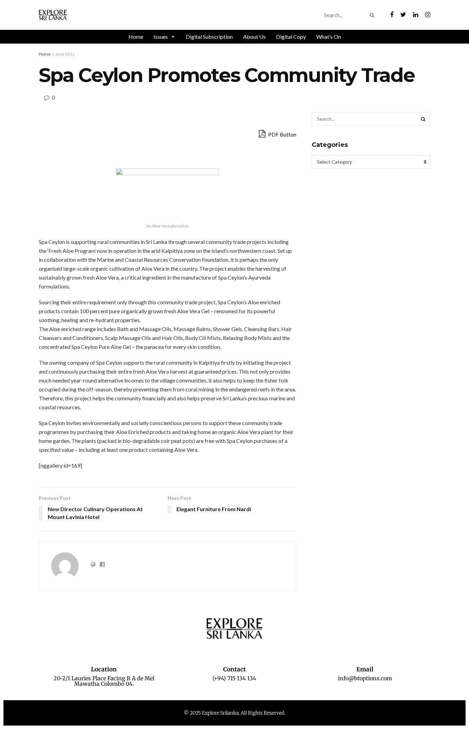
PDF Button (281, 134)
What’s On (328, 36)
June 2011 (65, 54)
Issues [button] (160, 36)
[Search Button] (373, 15)
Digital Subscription (209, 36)
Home (135, 36)
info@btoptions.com (365, 678)
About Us (254, 36)
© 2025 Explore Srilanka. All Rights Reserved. (234, 713)
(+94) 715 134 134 (234, 678)
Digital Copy (291, 36)
